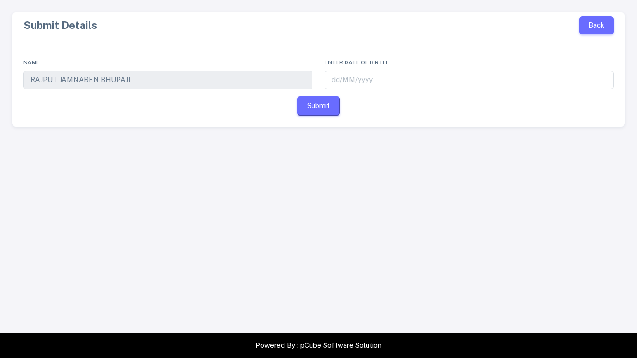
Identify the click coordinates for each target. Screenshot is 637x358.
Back (596, 25)
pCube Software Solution (340, 345)
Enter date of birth (356, 62)
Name (31, 62)
